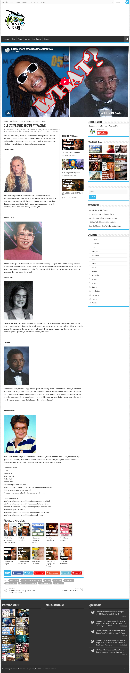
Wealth (94, 303)
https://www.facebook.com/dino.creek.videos (28, 493)
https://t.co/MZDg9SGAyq (105, 652)
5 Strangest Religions (71, 172)
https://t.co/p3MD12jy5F (110, 614)
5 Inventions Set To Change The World (103, 214)
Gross (94, 267)
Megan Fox (57, 580)
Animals (4, 2)
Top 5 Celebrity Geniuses (65, 539)
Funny (18, 2)
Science (43, 2)
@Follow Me (95, 605)
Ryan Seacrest (11, 583)
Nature (94, 287)
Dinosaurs (95, 255)
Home (6, 121)
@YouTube (115, 621)
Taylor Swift (59, 583)
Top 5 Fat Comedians (50, 539)
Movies (45, 130)
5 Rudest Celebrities (21, 539)
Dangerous (96, 251)
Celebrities (14, 121)
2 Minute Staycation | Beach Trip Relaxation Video (22, 591)
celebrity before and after (31, 580)
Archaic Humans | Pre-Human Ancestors (103, 218)
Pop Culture (34, 2)
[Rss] (112, 2)
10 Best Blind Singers (71, 152)
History (94, 271)
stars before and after (27, 583)
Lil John (47, 580)
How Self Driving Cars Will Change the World (105, 226)
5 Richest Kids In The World (37, 563)
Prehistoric (95, 295)
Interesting (96, 275)
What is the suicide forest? (98, 210)
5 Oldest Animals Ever (70, 590)
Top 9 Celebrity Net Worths (65, 563)
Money (24, 2)
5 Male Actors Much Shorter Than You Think (9, 540)
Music (50, 130)
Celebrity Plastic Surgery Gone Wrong (51, 564)
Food (93, 259)
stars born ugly (45, 583)
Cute (11, 2)
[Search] (127, 2)
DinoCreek (9, 130)
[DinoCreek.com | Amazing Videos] (15, 20)
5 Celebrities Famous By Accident (36, 540)
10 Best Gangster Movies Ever (72, 194)
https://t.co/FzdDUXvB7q (105, 633)
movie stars (69, 580)
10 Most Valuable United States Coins (102, 222)
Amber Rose (14, 580)
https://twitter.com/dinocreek (20, 490)
